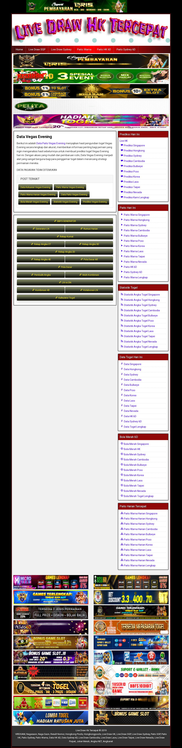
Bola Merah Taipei (133, 485)
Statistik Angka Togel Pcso (138, 320)
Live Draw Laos (109, 737)
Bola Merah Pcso (133, 470)
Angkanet (108, 741)
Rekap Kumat (66, 236)
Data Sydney (130, 374)
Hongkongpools (92, 734)
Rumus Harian (90, 228)
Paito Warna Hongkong (136, 220)
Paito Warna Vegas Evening (70, 187)
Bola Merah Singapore (136, 444)
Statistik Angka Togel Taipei (139, 336)
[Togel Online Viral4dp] (91, 121)
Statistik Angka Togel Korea (139, 326)
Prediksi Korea (131, 176)
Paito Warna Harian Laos (137, 549)
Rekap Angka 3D (90, 244)
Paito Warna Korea (134, 246)
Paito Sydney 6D (126, 49)
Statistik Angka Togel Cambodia (141, 310)
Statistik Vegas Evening (65, 201)
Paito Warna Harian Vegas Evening (38, 194)
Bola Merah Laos (133, 480)
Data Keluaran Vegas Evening (35, 187)
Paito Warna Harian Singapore (140, 513)
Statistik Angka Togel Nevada (140, 341)
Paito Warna (84, 49)
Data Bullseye (131, 384)
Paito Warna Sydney (134, 225)
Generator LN (42, 228)
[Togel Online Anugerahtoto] (131, 642)
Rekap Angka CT (42, 244)
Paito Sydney (28, 737)
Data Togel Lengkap (134, 426)
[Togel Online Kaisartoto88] (50, 703)
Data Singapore (132, 364)
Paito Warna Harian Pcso (137, 539)
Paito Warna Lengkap (135, 277)
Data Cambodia (132, 379)
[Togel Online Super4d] (91, 61)
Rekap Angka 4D (42, 259)
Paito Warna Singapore (136, 214)
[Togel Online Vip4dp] (131, 612)
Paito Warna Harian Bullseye (139, 534)
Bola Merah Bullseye (135, 464)
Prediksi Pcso (131, 171)
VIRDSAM (20, 734)
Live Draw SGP (37, 49)
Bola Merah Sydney (134, 454)
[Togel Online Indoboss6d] (131, 582)
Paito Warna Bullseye (135, 235)
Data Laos (129, 400)
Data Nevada (130, 411)
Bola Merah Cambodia (136, 459)
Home (19, 49)
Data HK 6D (129, 416)
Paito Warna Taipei (134, 256)
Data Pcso (129, 390)
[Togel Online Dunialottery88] (131, 627)
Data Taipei (129, 405)
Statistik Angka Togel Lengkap (140, 346)
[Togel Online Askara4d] (50, 642)
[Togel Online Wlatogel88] (50, 672)
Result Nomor (57, 734)
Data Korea (129, 395)
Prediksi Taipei (131, 187)
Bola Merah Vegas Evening (34, 201)
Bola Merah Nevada (134, 491)
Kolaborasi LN (90, 290)
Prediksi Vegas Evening (95, 201)
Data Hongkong (132, 369)
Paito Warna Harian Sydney (138, 523)
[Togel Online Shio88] (131, 703)
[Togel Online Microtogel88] (50, 582)
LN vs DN (66, 282)
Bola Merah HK (131, 449)
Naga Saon (43, 734)
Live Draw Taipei (126, 737)
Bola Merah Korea (133, 475)
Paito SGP (155, 734)
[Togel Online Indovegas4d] (131, 718)
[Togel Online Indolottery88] (131, 657)
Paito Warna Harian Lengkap (139, 565)
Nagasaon (31, 734)
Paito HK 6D (104, 49)
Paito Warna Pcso (133, 240)
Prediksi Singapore (134, 145)
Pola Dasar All (90, 259)
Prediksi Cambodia (134, 161)
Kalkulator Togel (66, 297)
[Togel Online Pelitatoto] (91, 106)
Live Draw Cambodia (89, 737)
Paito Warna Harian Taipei (138, 555)
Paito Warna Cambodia (136, 230)
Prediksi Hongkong (134, 150)
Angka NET (96, 741)
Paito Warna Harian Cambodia (140, 529)
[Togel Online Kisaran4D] (91, 76)
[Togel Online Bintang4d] (50, 657)
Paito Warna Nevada (135, 261)
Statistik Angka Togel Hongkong (141, 300)
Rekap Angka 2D (66, 251)
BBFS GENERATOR (66, 221)
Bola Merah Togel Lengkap (138, 496)
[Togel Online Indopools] (131, 687)
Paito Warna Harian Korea (137, 544)
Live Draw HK (109, 734)
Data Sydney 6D (132, 421)
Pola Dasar (66, 267)
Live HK (124, 140)
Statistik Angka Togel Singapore (141, 294)
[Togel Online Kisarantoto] (91, 91)
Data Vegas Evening (34, 136)
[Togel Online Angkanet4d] (131, 672)
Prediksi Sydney (132, 155)
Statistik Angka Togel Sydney (140, 305)
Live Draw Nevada (144, 737)
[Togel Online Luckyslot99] (131, 597)
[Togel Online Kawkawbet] (50, 612)
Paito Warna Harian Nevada (138, 560)
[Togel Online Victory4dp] (50, 597)
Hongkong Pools (74, 734)
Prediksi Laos (131, 181)
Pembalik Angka (42, 275)
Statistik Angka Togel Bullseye (140, 315)
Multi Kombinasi (90, 275)
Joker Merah (83, 741)
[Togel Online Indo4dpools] (50, 718)
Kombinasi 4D (42, 290)
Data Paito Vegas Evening (50, 143)
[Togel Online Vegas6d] (50, 627)
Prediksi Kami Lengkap (136, 197)
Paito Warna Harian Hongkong (140, 518)
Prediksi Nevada (132, 192)
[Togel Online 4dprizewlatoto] (50, 687)
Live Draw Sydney (61, 49)
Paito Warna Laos (133, 251)
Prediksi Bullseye (133, 166)
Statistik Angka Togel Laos (138, 331)
